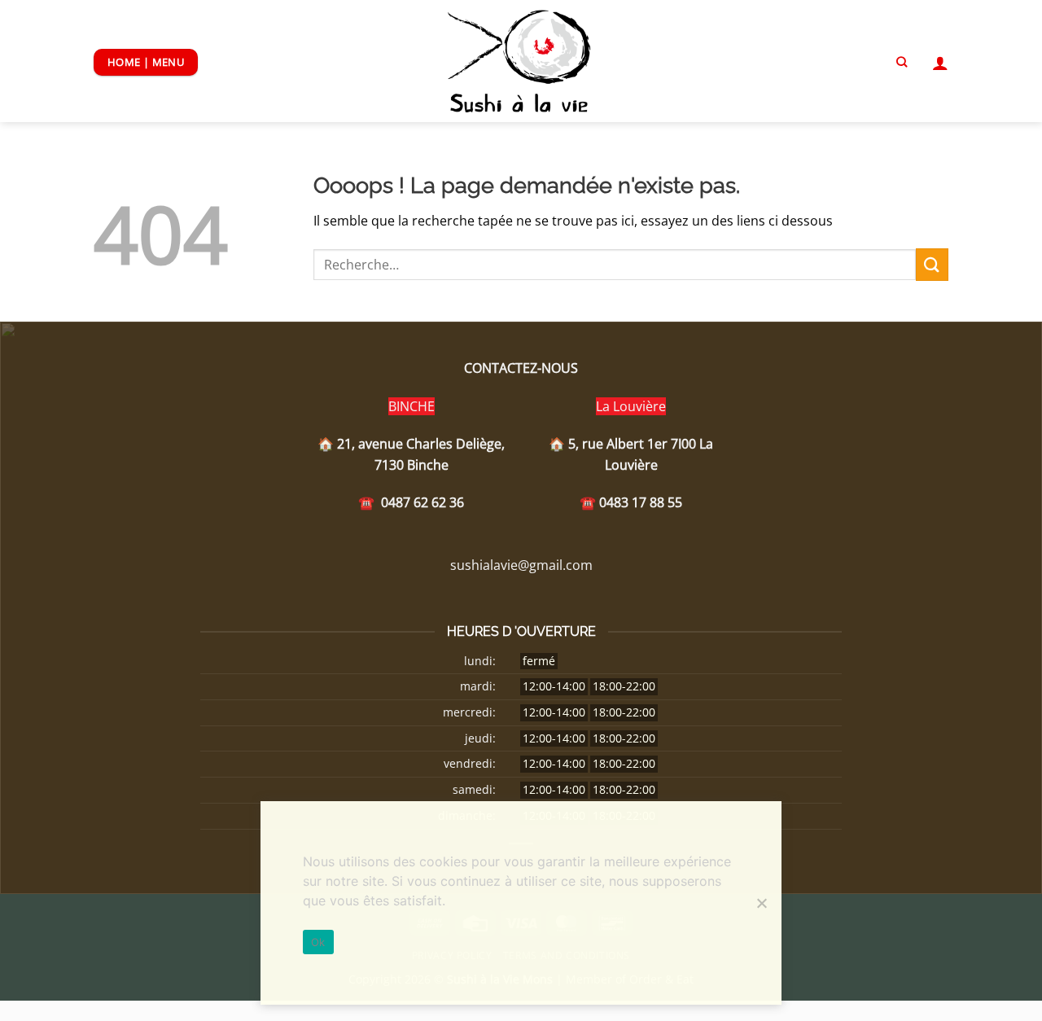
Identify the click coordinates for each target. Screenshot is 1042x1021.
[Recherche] (901, 62)
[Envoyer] (932, 264)
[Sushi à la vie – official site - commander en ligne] (521, 60)
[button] (940, 63)
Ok (318, 942)
